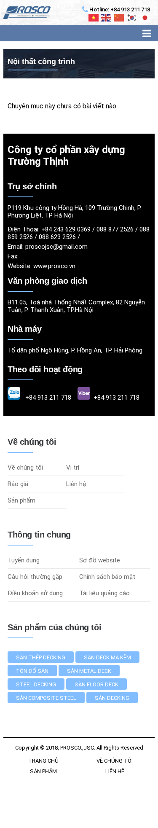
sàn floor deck (96, 684)
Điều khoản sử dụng (35, 593)
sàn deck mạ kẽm (107, 657)
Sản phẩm (21, 500)
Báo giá (18, 484)
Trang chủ (43, 761)
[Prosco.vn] (25, 12)
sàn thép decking (40, 657)
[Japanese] (145, 18)
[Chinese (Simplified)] (119, 18)
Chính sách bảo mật (107, 577)
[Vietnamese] (93, 18)
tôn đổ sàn (32, 671)
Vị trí (72, 467)
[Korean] (132, 18)
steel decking (36, 684)
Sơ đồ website (99, 560)
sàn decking (112, 698)
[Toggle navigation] (147, 33)
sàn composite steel (46, 698)
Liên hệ (76, 484)
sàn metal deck (89, 671)
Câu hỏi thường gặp (35, 577)
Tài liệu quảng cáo (104, 593)
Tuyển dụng (24, 560)
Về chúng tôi (25, 467)
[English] (106, 18)
